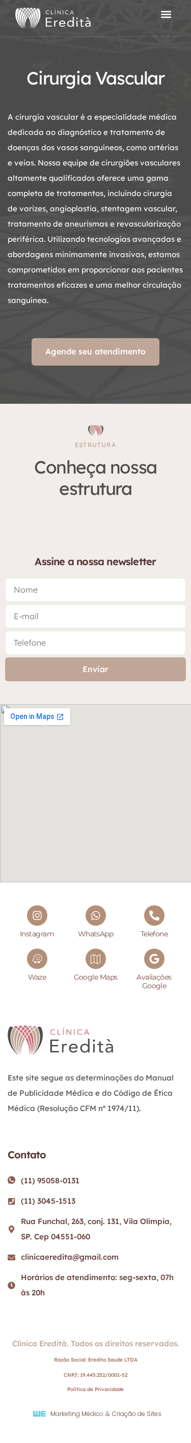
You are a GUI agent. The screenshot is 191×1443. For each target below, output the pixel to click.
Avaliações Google (154, 981)
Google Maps (96, 977)
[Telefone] (154, 915)
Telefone (154, 933)
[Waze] (37, 959)
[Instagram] (37, 915)
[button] (165, 14)
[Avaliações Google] (154, 959)
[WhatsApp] (96, 915)
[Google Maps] (96, 959)
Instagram (37, 933)
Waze (37, 977)
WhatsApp (96, 933)
